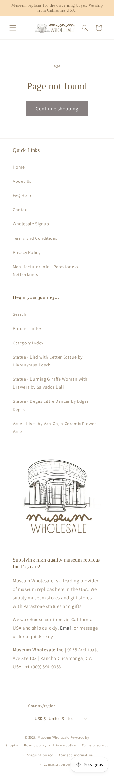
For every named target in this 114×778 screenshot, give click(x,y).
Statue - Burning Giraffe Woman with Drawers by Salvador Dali (50, 383)
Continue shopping (57, 109)
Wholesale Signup (31, 224)
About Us (22, 181)
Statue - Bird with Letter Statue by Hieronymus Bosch (48, 361)
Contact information (76, 755)
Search (20, 314)
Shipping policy (40, 755)
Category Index (28, 343)
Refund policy (35, 745)
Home (19, 167)
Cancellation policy (60, 764)
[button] (13, 28)
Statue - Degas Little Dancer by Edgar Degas (51, 405)
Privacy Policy (26, 252)
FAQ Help (22, 195)
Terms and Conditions (35, 238)
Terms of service (95, 745)
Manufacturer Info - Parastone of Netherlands (46, 270)
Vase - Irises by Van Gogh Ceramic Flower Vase (54, 427)
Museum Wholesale (53, 737)
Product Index (27, 328)
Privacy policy (64, 745)
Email (66, 628)
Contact (21, 209)
